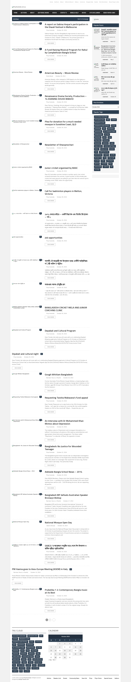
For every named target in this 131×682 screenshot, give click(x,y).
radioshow (105, 143)
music (104, 137)
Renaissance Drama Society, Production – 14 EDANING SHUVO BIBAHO (66, 97)
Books (96, 2)
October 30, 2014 (62, 30)
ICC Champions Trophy (109, 131)
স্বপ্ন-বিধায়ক (97, 169)
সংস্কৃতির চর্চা (105, 166)
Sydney (97, 149)
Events (65, 678)
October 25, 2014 (62, 287)
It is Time (107, 134)
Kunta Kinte (98, 137)
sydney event (104, 149)
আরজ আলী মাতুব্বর (98, 155)
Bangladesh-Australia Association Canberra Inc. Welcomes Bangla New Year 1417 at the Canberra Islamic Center (108, 49)
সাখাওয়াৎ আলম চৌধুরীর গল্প (55, 284)
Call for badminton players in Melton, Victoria (63, 192)
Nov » (54, 660)
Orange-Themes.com (23, 679)
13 (51, 650)
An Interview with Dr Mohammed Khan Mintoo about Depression (64, 422)
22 (60, 654)
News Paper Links (114, 2)
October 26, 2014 (62, 220)
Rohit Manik (49, 76)
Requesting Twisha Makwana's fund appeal (66, 397)
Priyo (90, 678)
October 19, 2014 (62, 475)
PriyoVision (106, 140)
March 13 (113, 41)
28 (55, 657)
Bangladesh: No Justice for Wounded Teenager (63, 448)
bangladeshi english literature (102, 125)
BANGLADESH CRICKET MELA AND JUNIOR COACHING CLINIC (66, 309)
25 (75, 654)
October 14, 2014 (35, 572)
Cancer (113, 125)
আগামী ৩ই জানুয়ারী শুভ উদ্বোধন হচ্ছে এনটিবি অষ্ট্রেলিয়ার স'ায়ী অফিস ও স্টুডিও (66, 262)
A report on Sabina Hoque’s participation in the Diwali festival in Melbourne (66, 26)
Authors (56, 2)
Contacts (82, 2)
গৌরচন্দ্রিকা (106, 155)
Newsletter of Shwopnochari (59, 144)
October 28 (113, 96)
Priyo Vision (98, 140)
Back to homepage (83, 19)
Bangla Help (89, 2)
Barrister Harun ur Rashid (53, 377)
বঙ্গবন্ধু (104, 157)
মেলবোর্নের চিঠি (104, 163)
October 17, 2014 (68, 501)
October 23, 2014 (62, 401)
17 (69, 650)
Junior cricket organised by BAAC (61, 168)
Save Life (84, 678)
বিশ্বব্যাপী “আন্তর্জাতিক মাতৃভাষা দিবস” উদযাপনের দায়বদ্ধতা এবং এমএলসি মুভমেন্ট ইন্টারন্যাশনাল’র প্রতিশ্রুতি (108, 32)
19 (80, 650)
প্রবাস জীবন (113, 155)
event (104, 128)
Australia (114, 119)
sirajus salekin (98, 146)
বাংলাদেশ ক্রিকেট (110, 160)
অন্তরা (96, 152)
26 (80, 654)
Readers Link (57, 678)
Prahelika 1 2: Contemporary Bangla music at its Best (66, 591)
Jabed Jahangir (50, 525)
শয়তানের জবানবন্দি (98, 166)
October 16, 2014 (63, 525)
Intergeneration (98, 134)
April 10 (112, 83)
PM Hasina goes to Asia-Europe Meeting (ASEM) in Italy (40, 569)
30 (65, 657)
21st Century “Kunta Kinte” (101, 116)
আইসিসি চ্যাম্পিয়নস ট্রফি (104, 152)
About (62, 2)
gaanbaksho (111, 128)
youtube (112, 149)
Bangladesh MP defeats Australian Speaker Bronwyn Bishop (66, 496)
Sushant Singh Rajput (109, 146)
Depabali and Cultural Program (60, 330)
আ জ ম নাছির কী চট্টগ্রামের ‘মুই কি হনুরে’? (109, 89)
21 (55, 654)
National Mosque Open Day (58, 522)
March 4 (113, 72)
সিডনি (111, 166)
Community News (74, 678)
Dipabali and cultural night (25, 354)
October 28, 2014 (61, 76)
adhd (108, 119)
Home (51, 2)
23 (65, 654)
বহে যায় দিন (97, 160)
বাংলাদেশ (102, 160)
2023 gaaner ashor (99, 119)
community (97, 128)
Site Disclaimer (103, 2)
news (109, 137)
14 (55, 650)
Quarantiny (97, 143)
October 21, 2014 (62, 452)
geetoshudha (98, 131)
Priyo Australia (50, 30)
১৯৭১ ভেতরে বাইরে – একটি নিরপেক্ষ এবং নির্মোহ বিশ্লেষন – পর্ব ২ (66, 215)
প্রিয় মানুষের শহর (98, 157)
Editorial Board (69, 2)
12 (80, 647)
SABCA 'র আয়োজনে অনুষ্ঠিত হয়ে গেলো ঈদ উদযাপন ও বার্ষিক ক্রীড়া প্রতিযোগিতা (65, 547)
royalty (112, 143)
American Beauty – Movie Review (62, 73)
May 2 (112, 59)
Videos (77, 2)
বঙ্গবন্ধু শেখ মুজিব (111, 157)
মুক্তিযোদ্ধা (97, 163)
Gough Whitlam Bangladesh (59, 374)
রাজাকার (110, 163)
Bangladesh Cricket (99, 122)
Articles (49, 678)
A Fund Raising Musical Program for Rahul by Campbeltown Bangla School (66, 51)
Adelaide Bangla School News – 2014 (63, 472)
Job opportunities (53, 237)
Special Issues (108, 678)
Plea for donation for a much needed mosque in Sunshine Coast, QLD (63, 123)
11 (75, 647)
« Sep (50, 660)
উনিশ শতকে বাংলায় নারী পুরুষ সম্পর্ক (108, 78)
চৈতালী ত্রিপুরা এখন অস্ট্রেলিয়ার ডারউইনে (108, 65)
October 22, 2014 (62, 427)
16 (65, 650)
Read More (50, 43)
